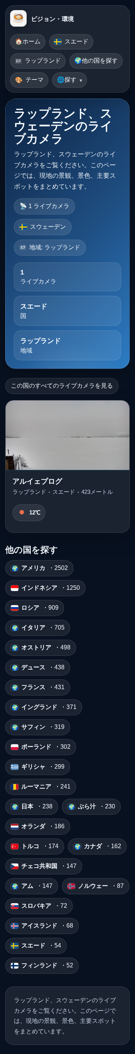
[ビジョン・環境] (18, 19)
